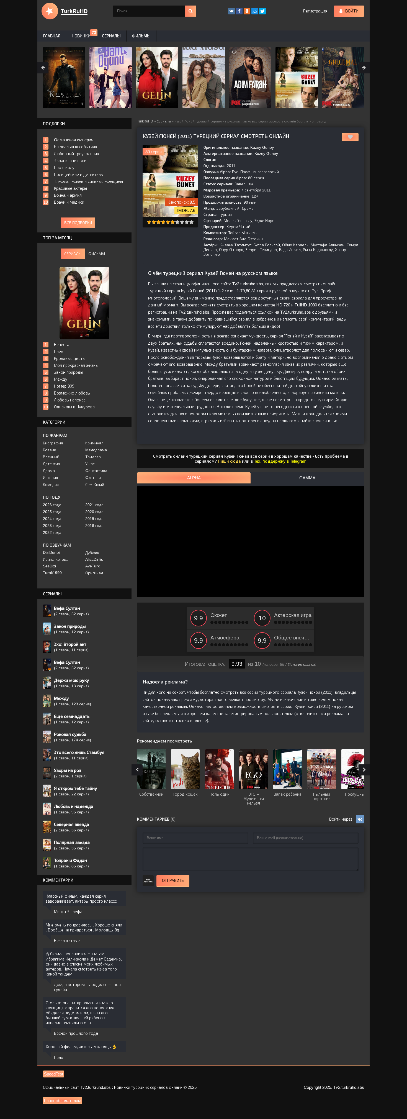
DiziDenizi (51, 552)
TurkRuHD (145, 121)
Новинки (81, 36)
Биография (53, 443)
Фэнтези (93, 477)
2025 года (52, 511)
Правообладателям (62, 1100)
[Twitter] (262, 11)
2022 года (52, 532)
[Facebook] (239, 11)
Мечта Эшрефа (68, 911)
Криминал (94, 443)
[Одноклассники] (247, 11)
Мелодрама (96, 450)
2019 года (94, 518)
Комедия (51, 484)
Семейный (94, 484)
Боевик (49, 450)
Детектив (51, 464)
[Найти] (190, 11)
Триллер (93, 457)
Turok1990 (52, 572)
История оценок (301, 664)
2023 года (52, 525)
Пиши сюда (229, 461)
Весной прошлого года (76, 1033)
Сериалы (164, 121)
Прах (58, 1057)
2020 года (94, 511)
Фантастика (96, 470)
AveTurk (92, 566)
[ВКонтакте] (231, 11)
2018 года (94, 525)
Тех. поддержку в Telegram (280, 461)
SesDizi (49, 566)
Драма (49, 470)
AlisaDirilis (94, 559)
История (50, 477)
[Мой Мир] (254, 11)
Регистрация (315, 11)
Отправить (173, 881)
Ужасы (91, 464)
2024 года (52, 518)
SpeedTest (53, 1074)
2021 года (94, 505)
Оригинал (94, 573)
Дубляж (92, 552)
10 (191, 222)
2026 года (52, 505)
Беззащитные (67, 940)
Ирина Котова (55, 559)
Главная (51, 36)
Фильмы (141, 36)
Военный (51, 457)
